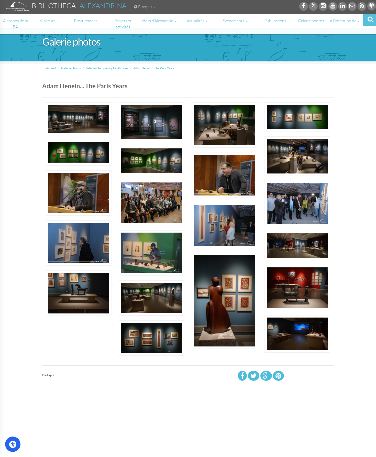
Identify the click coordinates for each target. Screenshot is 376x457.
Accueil (51, 68)
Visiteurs (48, 21)
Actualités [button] (196, 21)
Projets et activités (122, 24)
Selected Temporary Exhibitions (106, 68)
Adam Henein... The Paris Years (153, 68)
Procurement (85, 21)
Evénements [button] (234, 21)
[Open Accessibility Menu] (12, 444)
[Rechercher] (369, 20)
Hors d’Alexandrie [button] (158, 21)
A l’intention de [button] (343, 21)
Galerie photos (311, 21)
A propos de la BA (15, 24)
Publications (275, 21)
